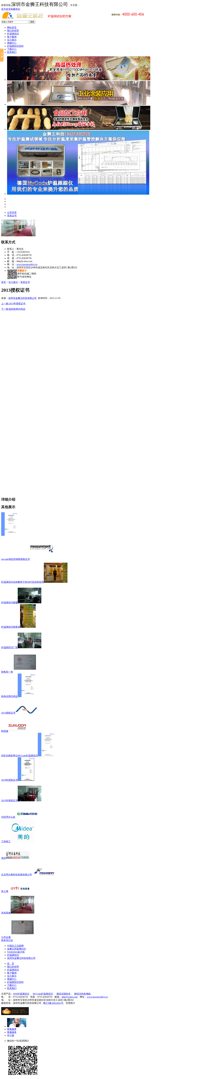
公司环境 (12, 212)
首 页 (10, 963)
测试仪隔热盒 (63, 994)
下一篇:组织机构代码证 (13, 309)
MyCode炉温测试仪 (43, 994)
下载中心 (12, 49)
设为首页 (6, 9)
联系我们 (12, 52)
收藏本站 (15, 9)
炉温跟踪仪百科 (15, 46)
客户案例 (12, 37)
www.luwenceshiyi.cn (27, 264)
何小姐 (10, 1035)
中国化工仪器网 (15, 945)
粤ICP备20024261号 (53, 1003)
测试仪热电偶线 (82, 994)
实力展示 (12, 40)
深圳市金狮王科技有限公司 (22, 298)
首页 (3, 282)
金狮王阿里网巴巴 (16, 949)
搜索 (32, 22)
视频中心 (12, 43)
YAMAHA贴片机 (16, 952)
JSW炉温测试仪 (21, 994)
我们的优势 (13, 30)
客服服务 (12, 1029)
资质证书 (12, 215)
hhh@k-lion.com (70, 997)
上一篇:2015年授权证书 (13, 303)
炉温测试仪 (13, 33)
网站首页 (12, 27)
